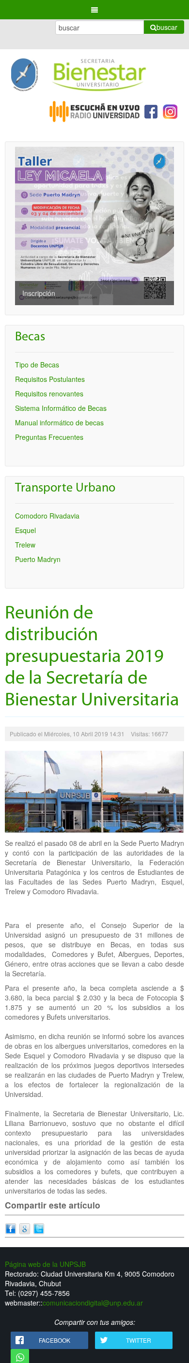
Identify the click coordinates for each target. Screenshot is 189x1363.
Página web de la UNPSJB (45, 1264)
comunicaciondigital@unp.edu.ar (93, 1302)
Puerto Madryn (38, 559)
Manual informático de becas (59, 422)
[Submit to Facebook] (10, 1227)
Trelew (25, 544)
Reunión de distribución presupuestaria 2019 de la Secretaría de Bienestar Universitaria (92, 657)
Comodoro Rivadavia (47, 515)
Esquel (25, 530)
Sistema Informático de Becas (61, 408)
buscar (167, 27)
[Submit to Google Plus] (25, 1227)
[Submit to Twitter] (39, 1227)
